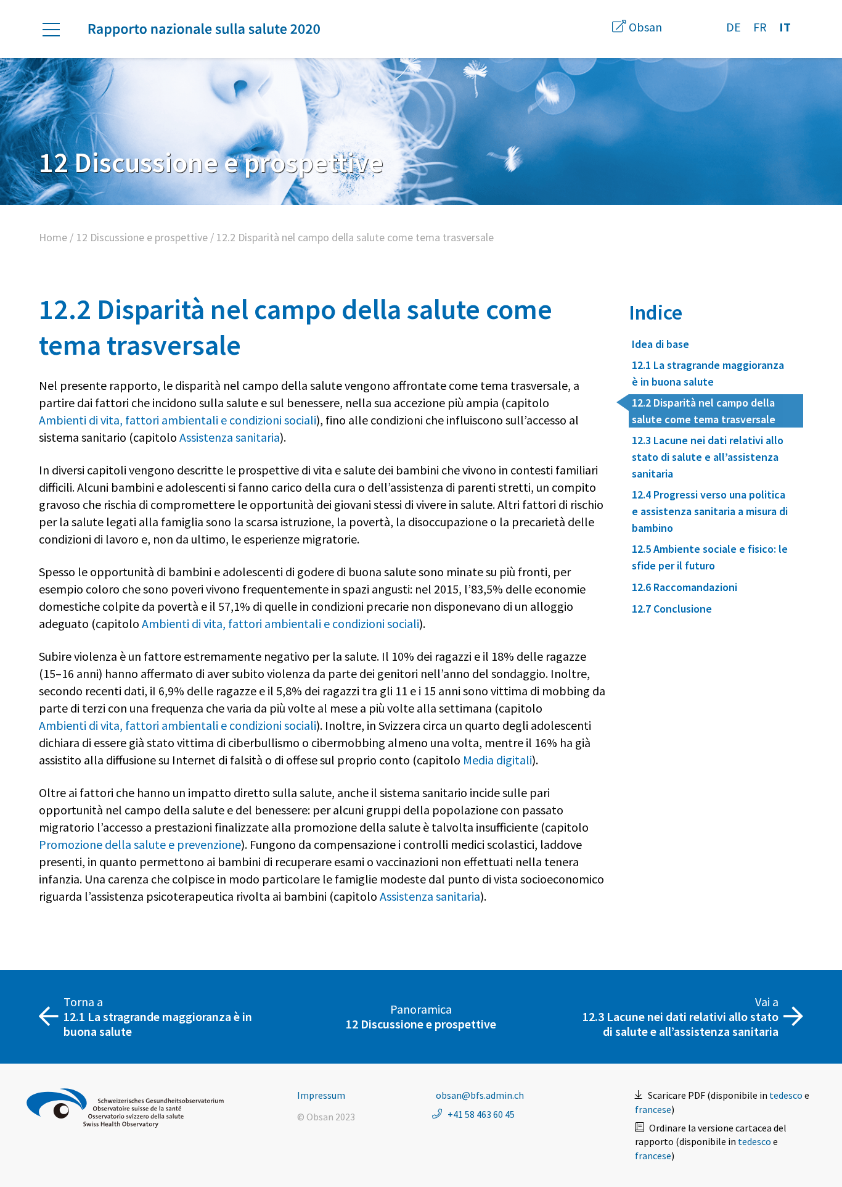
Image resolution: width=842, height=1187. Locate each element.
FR (760, 27)
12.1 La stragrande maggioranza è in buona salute (708, 373)
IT (785, 27)
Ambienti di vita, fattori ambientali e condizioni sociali (177, 420)
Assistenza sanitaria (229, 437)
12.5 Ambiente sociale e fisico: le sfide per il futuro (710, 557)
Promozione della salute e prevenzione (140, 844)
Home (53, 237)
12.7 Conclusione (672, 609)
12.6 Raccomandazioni (684, 587)
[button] (57, 29)
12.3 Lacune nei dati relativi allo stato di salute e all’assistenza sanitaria (707, 457)
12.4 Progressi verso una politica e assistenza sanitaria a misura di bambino (710, 511)
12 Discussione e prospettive (142, 237)
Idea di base (660, 344)
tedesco (786, 1095)
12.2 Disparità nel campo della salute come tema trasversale (703, 410)
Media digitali (497, 759)
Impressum (321, 1095)
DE (733, 27)
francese (653, 1109)
